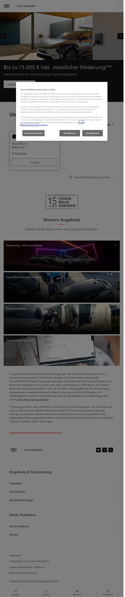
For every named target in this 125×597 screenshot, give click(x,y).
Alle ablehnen (70, 133)
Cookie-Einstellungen (33, 133)
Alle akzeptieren (93, 133)
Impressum (43, 125)
